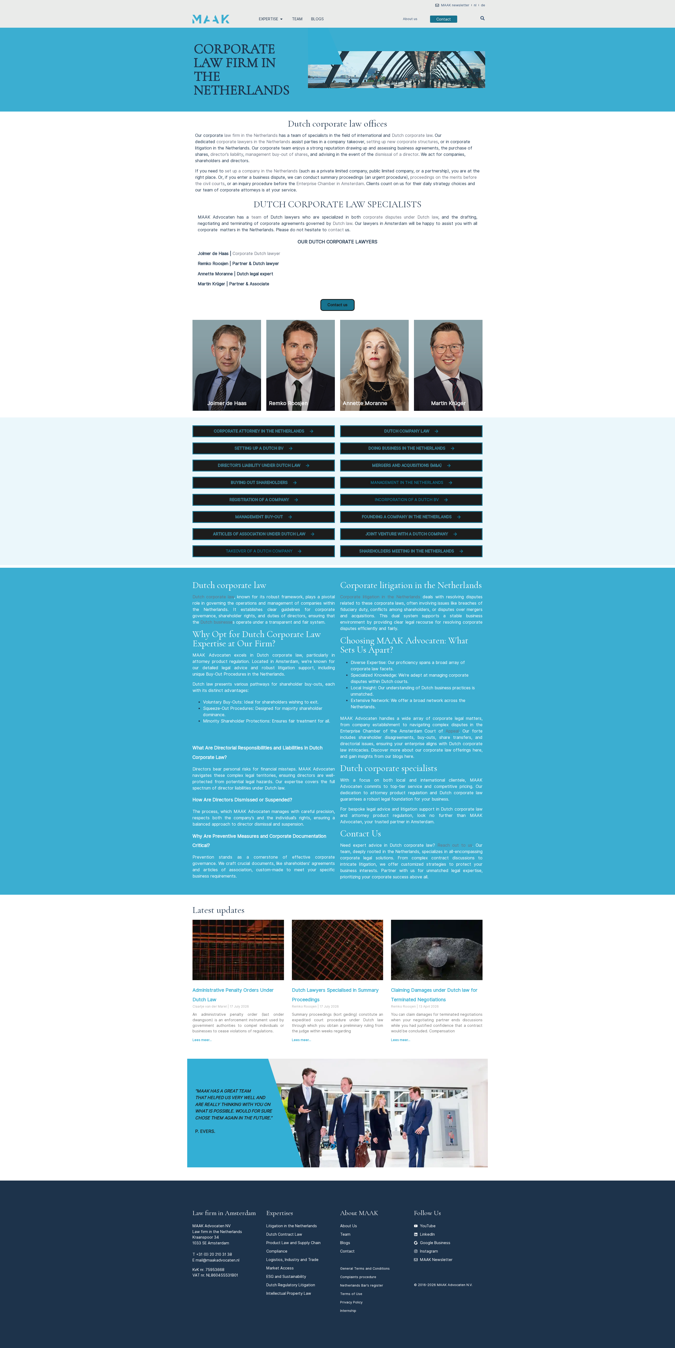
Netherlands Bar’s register (361, 1285)
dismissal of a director (396, 154)
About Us (348, 1226)
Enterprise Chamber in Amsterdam (330, 183)
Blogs (345, 1242)
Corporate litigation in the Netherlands (380, 596)
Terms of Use (351, 1294)
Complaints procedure (358, 1277)
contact (336, 229)
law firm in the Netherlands (251, 135)
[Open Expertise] (281, 19)
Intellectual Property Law (288, 1293)
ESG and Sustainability (286, 1276)
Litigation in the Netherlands (291, 1226)
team (256, 217)
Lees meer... (202, 1040)
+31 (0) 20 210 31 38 (214, 1254)
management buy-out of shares (276, 154)
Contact (347, 1251)
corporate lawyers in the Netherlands (253, 141)
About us (410, 19)
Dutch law (343, 223)
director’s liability (226, 154)
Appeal (452, 731)
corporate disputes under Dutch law (400, 217)
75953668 (214, 1269)
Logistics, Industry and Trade (292, 1259)
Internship (348, 1311)
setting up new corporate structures (402, 141)
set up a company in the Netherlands (261, 171)
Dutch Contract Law (284, 1234)
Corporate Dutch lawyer (256, 253)
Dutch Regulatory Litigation (290, 1285)
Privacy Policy (351, 1302)
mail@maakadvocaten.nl (217, 1260)
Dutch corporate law (412, 135)
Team (345, 1234)
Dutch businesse (216, 622)
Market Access (280, 1268)
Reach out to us (454, 845)
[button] (263, 431)
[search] (482, 18)
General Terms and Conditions (365, 1268)
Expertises (279, 1213)
